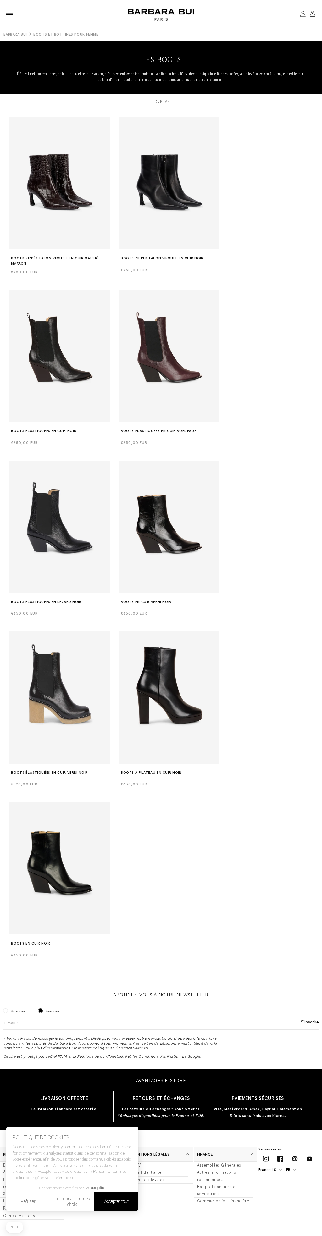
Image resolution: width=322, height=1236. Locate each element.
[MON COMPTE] (302, 15)
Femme (53, 1011)
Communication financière (223, 1201)
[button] (9, 15)
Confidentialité (146, 1172)
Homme (18, 1011)
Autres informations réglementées (216, 1176)
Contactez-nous (19, 1215)
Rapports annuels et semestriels (217, 1190)
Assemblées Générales (219, 1165)
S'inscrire (310, 1022)
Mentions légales (148, 1180)
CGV (136, 1165)
